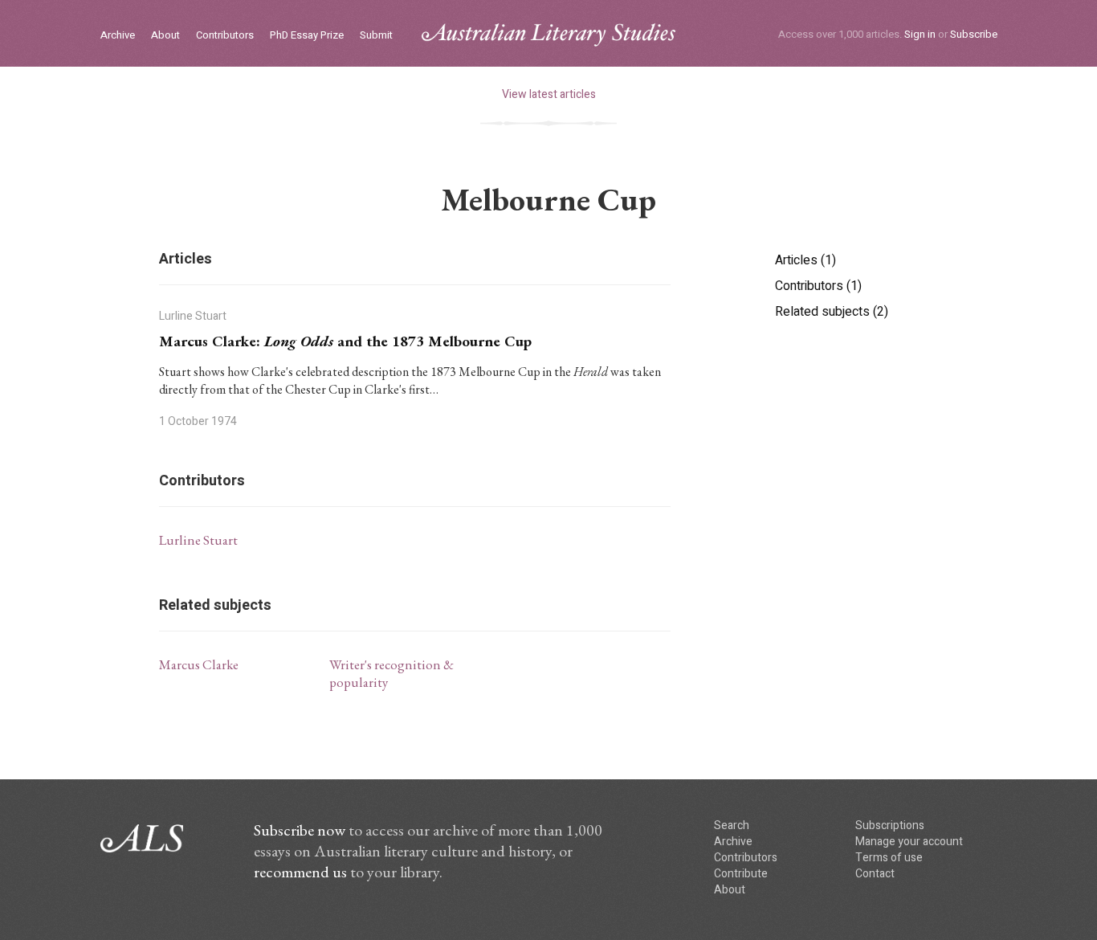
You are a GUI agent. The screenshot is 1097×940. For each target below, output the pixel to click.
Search (731, 825)
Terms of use (889, 857)
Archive (117, 36)
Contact (875, 873)
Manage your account (909, 841)
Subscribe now (299, 829)
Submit (376, 36)
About (165, 36)
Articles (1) (805, 260)
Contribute (741, 873)
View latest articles (549, 94)
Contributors (225, 36)
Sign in (920, 34)
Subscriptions (889, 825)
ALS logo (548, 35)
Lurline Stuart (198, 540)
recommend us (300, 871)
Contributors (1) (818, 286)
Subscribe (973, 34)
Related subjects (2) (831, 311)
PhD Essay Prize (307, 36)
